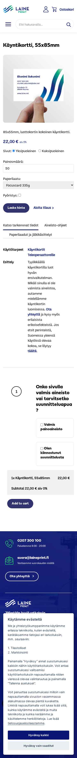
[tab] (20, 225)
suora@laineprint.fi (33, 558)
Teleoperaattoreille (41, 255)
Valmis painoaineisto (51, 427)
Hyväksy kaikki (38, 735)
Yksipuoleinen (26, 151)
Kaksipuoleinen (53, 151)
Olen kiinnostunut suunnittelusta (52, 453)
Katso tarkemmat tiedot (20, 225)
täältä (32, 351)
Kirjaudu (46, 9)
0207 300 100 (29, 541)
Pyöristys (10, 195)
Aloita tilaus (42, 207)
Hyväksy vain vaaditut (39, 745)
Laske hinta (16, 208)
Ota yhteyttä (20, 576)
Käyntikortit (36, 249)
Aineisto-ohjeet (55, 225)
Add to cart (20, 503)
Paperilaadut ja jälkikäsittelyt (30, 234)
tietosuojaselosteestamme (26, 723)
